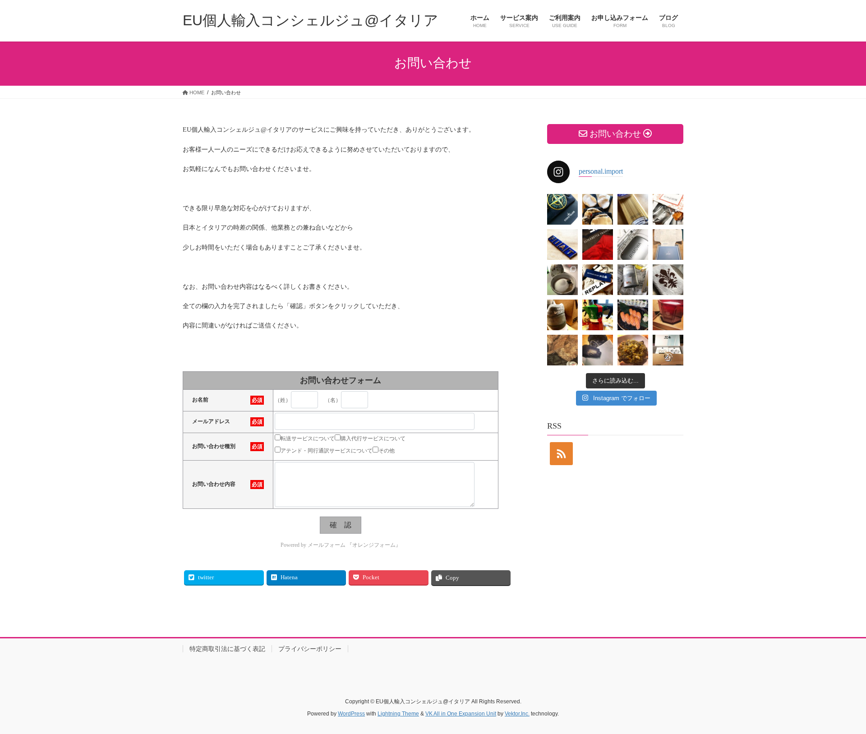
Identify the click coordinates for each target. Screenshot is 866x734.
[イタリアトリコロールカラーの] (597, 315)
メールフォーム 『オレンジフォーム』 (354, 545)
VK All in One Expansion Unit (460, 714)
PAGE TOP (839, 704)
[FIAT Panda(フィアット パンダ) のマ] (632, 279)
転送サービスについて (308, 438)
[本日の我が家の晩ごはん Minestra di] (632, 350)
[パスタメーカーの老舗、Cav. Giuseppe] (632, 209)
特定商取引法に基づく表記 (227, 648)
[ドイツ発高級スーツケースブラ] (632, 244)
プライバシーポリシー (309, 648)
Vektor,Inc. (517, 714)
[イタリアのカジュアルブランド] (597, 279)
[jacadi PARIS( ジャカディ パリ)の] (668, 244)
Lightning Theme (398, 714)
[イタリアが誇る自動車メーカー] (562, 244)
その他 (386, 451)
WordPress (351, 714)
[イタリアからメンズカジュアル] (562, 209)
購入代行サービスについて (373, 438)
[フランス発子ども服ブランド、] (597, 350)
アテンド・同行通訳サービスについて (327, 451)
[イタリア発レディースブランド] (597, 244)
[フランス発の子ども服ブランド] (668, 350)
